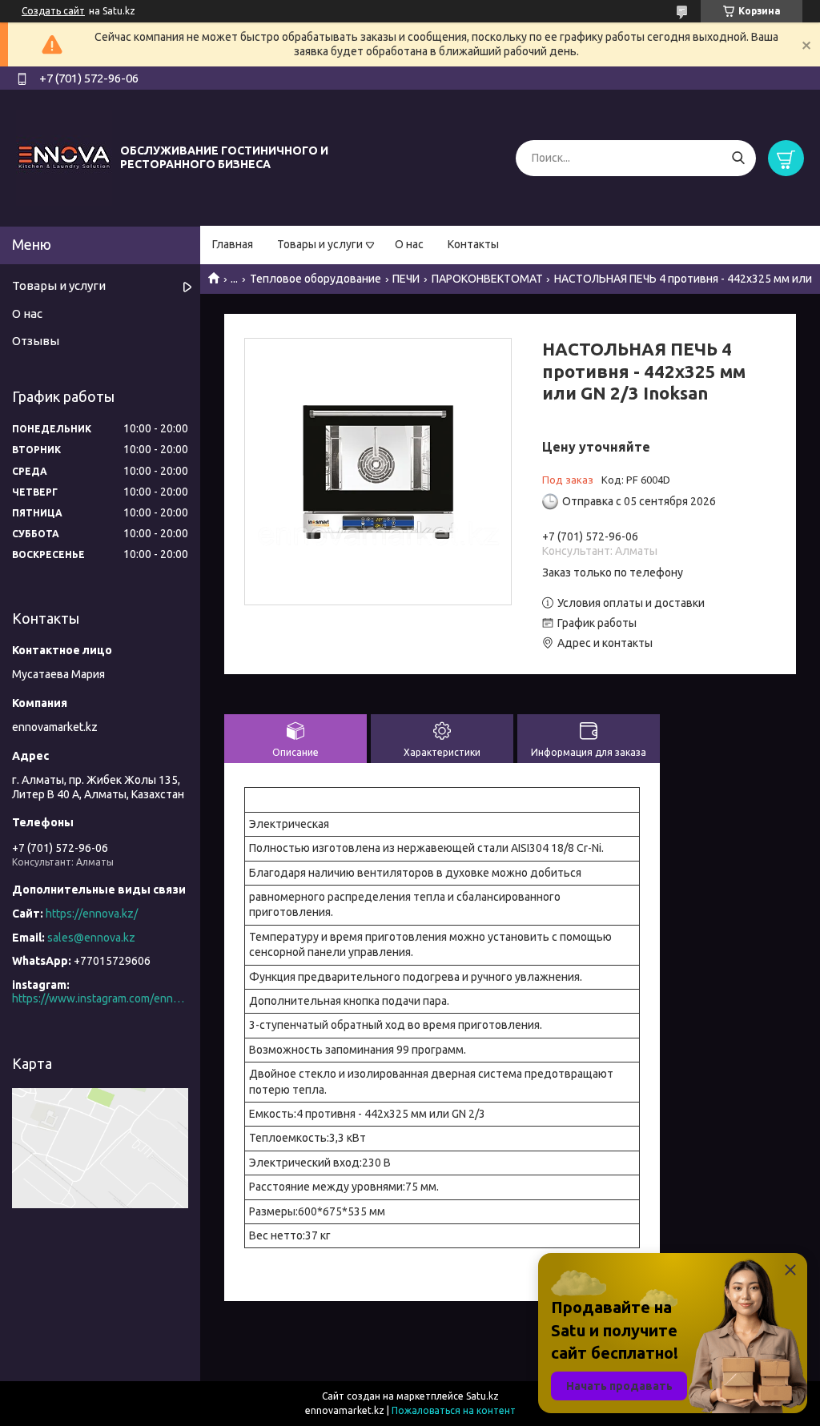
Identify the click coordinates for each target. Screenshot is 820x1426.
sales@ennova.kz (91, 937)
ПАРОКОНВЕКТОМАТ (487, 278)
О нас (409, 244)
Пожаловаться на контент (454, 1410)
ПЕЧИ (406, 278)
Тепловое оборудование (315, 278)
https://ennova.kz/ (92, 913)
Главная (232, 244)
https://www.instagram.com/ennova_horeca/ (100, 998)
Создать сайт (53, 11)
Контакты (473, 244)
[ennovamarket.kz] (64, 157)
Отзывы (35, 340)
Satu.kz (482, 1396)
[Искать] (738, 158)
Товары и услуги (320, 244)
